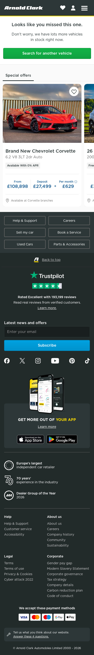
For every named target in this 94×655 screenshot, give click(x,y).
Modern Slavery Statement (68, 568)
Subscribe (47, 345)
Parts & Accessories (69, 244)
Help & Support (25, 220)
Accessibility (14, 534)
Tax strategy (56, 579)
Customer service (18, 529)
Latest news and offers (25, 323)
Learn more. (47, 308)
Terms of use (14, 568)
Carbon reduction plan (65, 590)
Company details (60, 585)
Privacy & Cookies (18, 574)
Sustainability (58, 545)
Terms (8, 563)
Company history (60, 534)
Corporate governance (65, 574)
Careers (69, 220)
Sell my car (25, 232)
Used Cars (25, 244)
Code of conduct (60, 596)
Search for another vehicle (47, 53)
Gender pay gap (59, 563)
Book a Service (69, 232)
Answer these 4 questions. (31, 636)
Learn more (47, 426)
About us (54, 523)
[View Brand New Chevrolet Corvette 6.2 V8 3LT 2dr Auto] (42, 113)
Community (56, 540)
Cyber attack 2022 (18, 579)
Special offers (18, 75)
